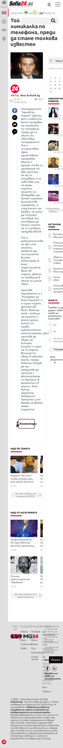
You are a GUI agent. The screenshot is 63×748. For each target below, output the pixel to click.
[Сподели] (14, 124)
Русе (33, 648)
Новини (24, 631)
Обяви (23, 648)
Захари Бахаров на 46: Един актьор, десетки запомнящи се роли (22, 543)
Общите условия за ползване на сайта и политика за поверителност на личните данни (30, 710)
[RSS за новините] (54, 668)
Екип (44, 687)
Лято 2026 (56, 279)
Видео (23, 640)
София (34, 636)
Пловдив (35, 631)
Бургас (34, 644)
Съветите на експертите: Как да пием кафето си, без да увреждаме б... (57, 143)
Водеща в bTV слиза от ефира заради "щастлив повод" (57, 110)
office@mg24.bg (47, 682)
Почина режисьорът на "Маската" (19, 579)
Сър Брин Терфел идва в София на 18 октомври (57, 127)
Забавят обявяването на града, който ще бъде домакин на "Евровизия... (57, 194)
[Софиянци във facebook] (47, 668)
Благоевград (36, 652)
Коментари (27, 423)
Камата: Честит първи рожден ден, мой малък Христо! (22, 478)
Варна (34, 640)
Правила (46, 691)
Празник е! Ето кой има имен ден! (57, 160)
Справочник (25, 644)
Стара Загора (34, 658)
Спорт (23, 636)
